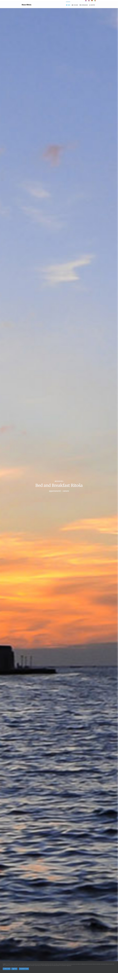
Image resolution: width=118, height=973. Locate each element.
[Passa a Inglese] (88, 1)
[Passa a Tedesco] (91, 1)
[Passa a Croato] (85, 1)
